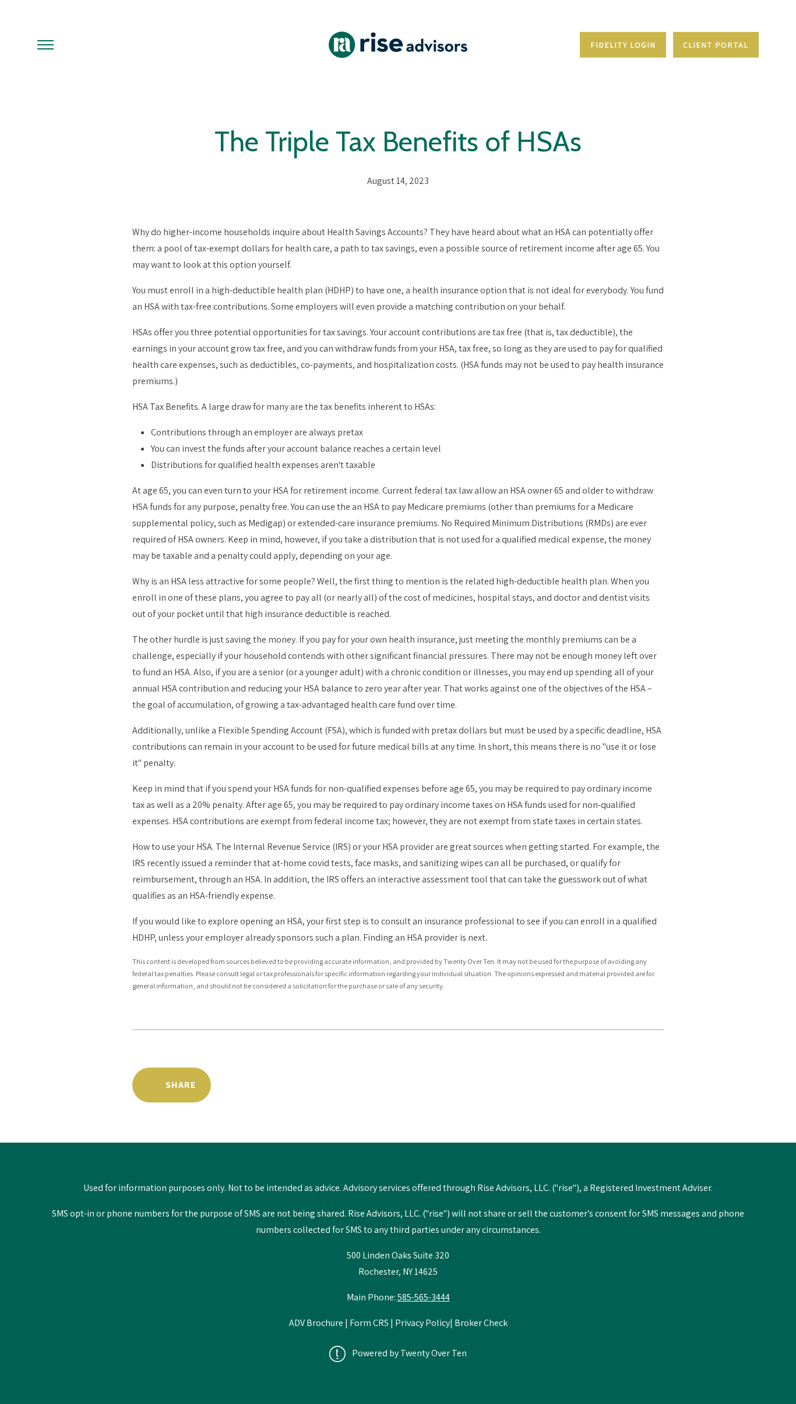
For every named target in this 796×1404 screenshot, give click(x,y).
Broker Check (481, 1323)
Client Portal (715, 45)
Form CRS (369, 1323)
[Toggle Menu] (45, 45)
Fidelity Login (623, 45)
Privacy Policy (422, 1323)
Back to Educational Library (574, 1085)
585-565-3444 (423, 1297)
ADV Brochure (317, 1323)
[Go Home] (398, 45)
